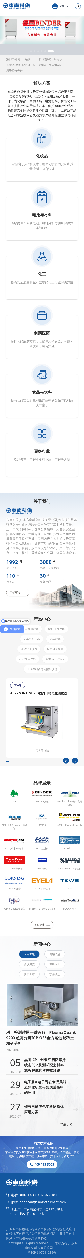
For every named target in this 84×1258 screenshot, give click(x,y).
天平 (38, 59)
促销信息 (54, 954)
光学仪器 (55, 639)
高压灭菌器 (39, 65)
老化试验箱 (13, 65)
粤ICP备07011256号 (42, 1252)
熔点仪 (58, 59)
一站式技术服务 (42, 1143)
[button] (33, 51)
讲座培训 (54, 964)
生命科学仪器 (55, 649)
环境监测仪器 (29, 649)
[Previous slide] (66, 761)
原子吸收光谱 (14, 70)
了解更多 (15, 592)
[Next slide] (75, 761)
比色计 (26, 65)
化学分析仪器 (31, 639)
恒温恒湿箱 (56, 65)
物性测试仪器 (56, 629)
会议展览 (29, 964)
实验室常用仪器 (28, 629)
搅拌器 (47, 59)
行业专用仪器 (27, 659)
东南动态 (54, 974)
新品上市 (29, 974)
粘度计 (29, 59)
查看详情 (43, 750)
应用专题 (29, 954)
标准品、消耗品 (55, 659)
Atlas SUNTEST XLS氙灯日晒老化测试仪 (38, 693)
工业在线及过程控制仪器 (42, 669)
